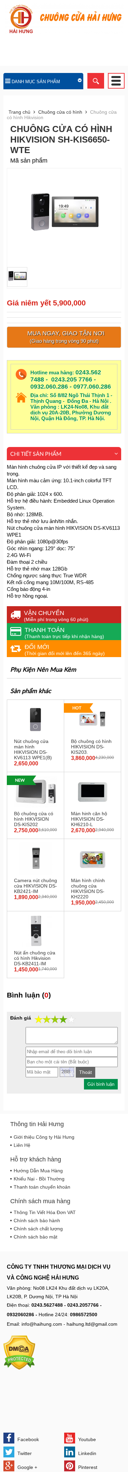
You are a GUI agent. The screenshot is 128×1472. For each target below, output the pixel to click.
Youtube (86, 1439)
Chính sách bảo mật (35, 1237)
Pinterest (87, 1467)
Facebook (27, 1439)
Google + (26, 1467)
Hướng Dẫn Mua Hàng (38, 1170)
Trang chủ (19, 112)
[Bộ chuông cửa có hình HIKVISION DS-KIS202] (35, 806)
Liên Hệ (22, 1145)
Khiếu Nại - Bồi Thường (39, 1178)
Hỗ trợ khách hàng (35, 1159)
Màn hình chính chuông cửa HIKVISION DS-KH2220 (88, 888)
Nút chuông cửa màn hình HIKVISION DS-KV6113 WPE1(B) (33, 749)
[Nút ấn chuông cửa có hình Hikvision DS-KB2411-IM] (35, 945)
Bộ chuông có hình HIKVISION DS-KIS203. (91, 747)
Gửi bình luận (100, 1084)
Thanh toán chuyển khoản (42, 1187)
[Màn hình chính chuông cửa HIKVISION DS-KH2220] (92, 873)
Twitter (24, 1453)
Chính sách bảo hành (37, 1220)
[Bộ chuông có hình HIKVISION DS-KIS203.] (92, 734)
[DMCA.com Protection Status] (19, 1368)
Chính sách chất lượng (38, 1228)
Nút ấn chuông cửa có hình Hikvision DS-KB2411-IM (34, 958)
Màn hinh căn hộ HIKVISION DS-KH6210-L (89, 819)
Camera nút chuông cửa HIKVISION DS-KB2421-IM (35, 886)
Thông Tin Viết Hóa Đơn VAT (45, 1212)
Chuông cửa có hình (60, 112)
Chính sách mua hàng (40, 1201)
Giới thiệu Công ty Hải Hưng (44, 1137)
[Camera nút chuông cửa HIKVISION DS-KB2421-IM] (35, 873)
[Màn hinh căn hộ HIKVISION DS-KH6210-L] (92, 806)
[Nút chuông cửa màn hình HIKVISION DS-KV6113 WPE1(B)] (35, 734)
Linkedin (86, 1453)
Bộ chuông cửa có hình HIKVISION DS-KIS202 (33, 819)
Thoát (85, 1072)
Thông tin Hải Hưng (37, 1124)
